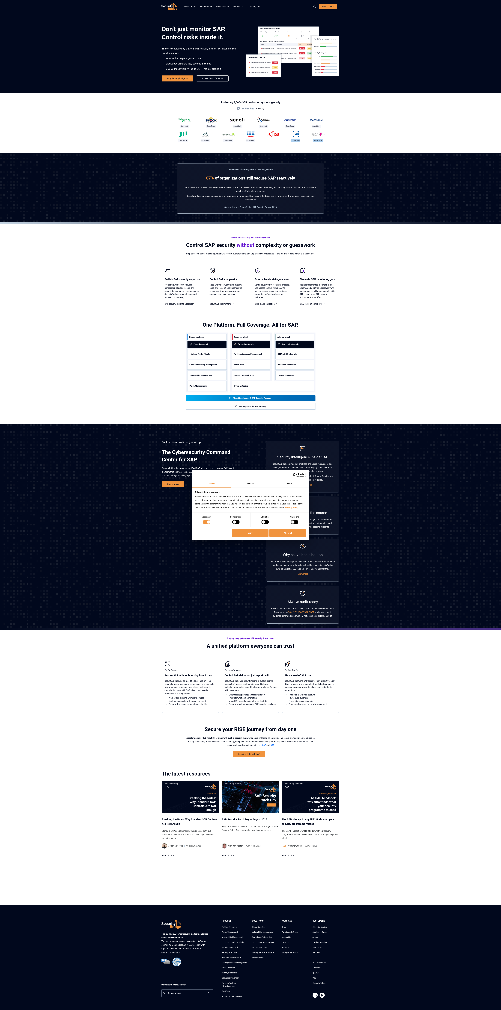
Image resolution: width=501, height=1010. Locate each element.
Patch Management (198, 386)
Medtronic (316, 952)
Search (315, 6)
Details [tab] (250, 483)
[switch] (236, 522)
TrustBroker (226, 991)
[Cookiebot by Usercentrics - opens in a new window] (295, 475)
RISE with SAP (258, 957)
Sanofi (315, 937)
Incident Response (259, 947)
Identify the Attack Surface (263, 952)
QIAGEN (315, 973)
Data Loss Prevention (287, 364)
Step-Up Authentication (244, 375)
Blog (284, 927)
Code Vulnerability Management (203, 364)
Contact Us (286, 937)
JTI (313, 957)
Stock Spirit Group (319, 932)
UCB (314, 978)
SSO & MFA (239, 364)
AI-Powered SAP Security (232, 996)
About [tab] (289, 483)
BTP (272, 745)
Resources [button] (221, 6)
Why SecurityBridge (290, 932)
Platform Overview (229, 927)
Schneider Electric (319, 927)
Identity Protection (286, 375)
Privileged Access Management (248, 354)
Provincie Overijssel (320, 942)
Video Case (296, 140)
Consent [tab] (211, 483)
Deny (250, 533)
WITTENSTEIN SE (319, 963)
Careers (285, 947)
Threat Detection (228, 968)
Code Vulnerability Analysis (233, 942)
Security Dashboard (230, 947)
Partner (236, 6)
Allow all (288, 533)
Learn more (302, 574)
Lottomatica (317, 947)
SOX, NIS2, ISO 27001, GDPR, (301, 612)
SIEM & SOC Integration (288, 354)
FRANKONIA (317, 968)
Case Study (185, 126)
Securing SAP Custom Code (263, 942)
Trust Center (287, 942)
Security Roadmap (229, 952)
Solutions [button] (204, 6)
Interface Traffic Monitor (200, 354)
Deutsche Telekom (319, 983)
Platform (188, 6)
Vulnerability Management (200, 375)
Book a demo (328, 6)
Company (252, 6)
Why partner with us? (290, 952)
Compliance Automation (262, 937)
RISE (264, 745)
